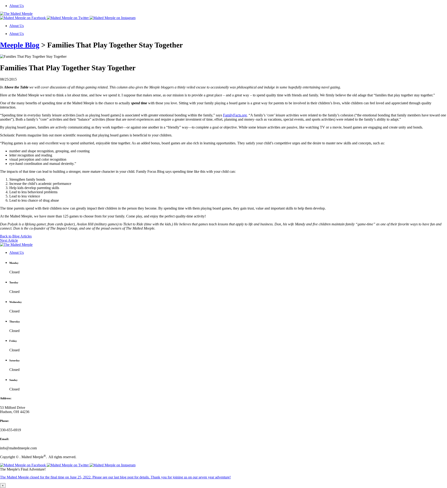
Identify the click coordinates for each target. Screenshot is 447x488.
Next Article (9, 240)
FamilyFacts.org (235, 115)
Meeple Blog (19, 45)
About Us (16, 6)
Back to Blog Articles (16, 236)
